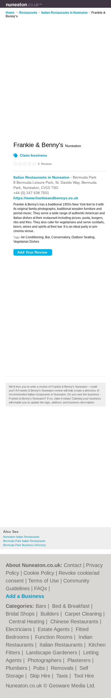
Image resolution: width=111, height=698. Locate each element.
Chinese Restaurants (75, 621)
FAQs (40, 588)
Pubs (39, 668)
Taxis (62, 676)
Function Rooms (54, 637)
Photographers (45, 660)
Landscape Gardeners (52, 652)
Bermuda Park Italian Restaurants (24, 540)
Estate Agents (54, 629)
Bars (42, 606)
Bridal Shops (21, 614)
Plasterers (79, 660)
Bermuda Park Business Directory (24, 545)
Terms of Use (43, 581)
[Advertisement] (55, 468)
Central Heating (27, 621)
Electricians (19, 629)
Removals (63, 668)
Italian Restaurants (61, 645)
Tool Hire (84, 676)
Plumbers (17, 668)
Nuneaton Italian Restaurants (21, 536)
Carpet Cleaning (84, 614)
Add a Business (25, 596)
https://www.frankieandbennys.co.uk (45, 198)
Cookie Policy (38, 573)
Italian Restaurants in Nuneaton (41, 177)
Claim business (33, 155)
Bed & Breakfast (71, 606)
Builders (50, 614)
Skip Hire (41, 676)
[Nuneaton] (42, 8)
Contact (73, 565)
